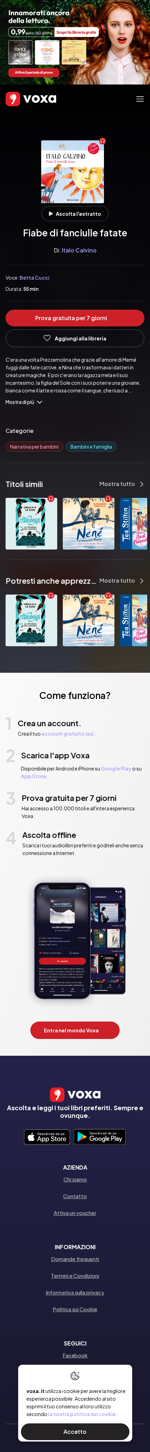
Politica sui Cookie (75, 1309)
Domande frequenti (75, 1258)
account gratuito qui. (68, 733)
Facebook (75, 1355)
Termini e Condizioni (75, 1275)
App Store (33, 776)
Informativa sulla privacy (75, 1292)
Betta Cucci (35, 277)
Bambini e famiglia (91, 446)
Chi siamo (75, 1179)
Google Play (116, 768)
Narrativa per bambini (34, 446)
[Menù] (140, 99)
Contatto (75, 1196)
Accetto (75, 1431)
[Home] (21, 99)
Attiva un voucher (75, 1212)
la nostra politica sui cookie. (83, 1414)
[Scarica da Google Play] (99, 1137)
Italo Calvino (79, 250)
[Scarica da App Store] (47, 1137)
